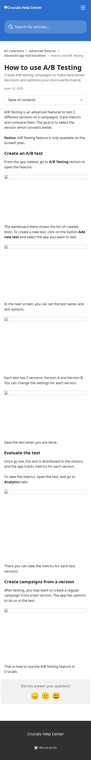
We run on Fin (48, 747)
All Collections (14, 51)
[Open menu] (83, 7)
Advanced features (42, 51)
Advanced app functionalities (25, 56)
